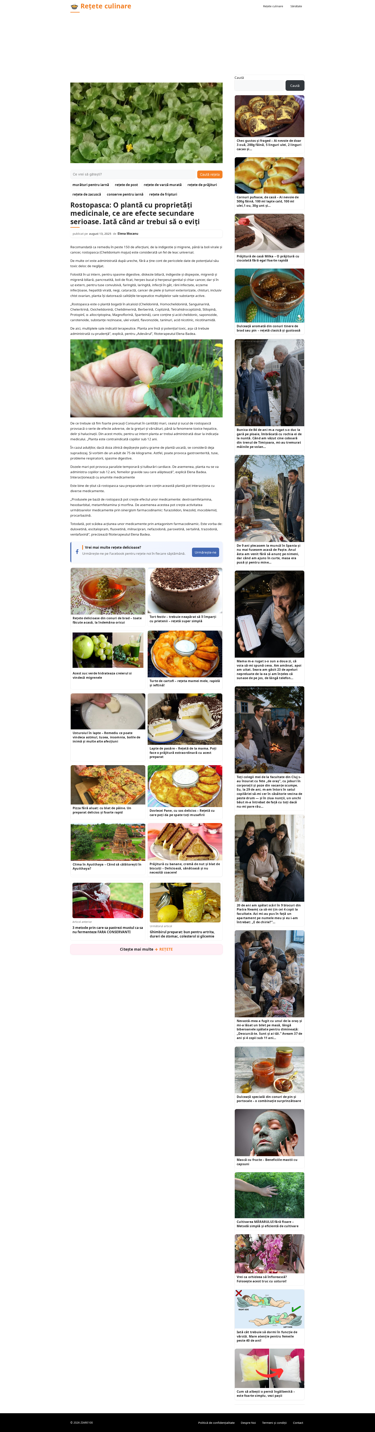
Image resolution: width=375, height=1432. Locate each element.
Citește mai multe (146, 949)
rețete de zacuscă (86, 194)
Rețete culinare (273, 6)
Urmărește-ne (205, 552)
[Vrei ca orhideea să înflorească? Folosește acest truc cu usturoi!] (269, 1253)
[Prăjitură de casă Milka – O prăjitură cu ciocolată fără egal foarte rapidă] (269, 233)
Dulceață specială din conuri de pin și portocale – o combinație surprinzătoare (269, 1099)
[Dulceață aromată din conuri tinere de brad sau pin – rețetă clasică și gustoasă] (269, 296)
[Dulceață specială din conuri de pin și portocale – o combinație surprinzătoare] (269, 1070)
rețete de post (126, 184)
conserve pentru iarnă (125, 194)
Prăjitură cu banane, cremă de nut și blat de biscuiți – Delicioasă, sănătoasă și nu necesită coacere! (185, 868)
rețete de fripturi (163, 194)
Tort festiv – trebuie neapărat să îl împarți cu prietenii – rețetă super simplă (183, 619)
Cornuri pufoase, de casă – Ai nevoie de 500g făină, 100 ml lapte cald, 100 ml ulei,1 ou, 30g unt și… (268, 201)
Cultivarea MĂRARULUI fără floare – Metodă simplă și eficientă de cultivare (267, 1224)
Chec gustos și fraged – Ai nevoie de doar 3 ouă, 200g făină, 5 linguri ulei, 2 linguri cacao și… (269, 144)
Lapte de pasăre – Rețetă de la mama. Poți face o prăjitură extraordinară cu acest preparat (183, 752)
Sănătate (296, 6)
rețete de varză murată (163, 184)
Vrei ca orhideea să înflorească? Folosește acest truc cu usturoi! (262, 1279)
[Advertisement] (187, 41)
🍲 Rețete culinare (100, 5)
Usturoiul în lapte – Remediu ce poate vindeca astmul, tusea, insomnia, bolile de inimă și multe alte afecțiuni (106, 737)
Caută (239, 77)
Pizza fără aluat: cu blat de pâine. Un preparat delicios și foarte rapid (102, 810)
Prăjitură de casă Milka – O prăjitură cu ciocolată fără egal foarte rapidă (268, 258)
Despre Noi (248, 1423)
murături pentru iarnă (90, 184)
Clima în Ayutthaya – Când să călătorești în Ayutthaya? (107, 866)
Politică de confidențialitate (216, 1423)
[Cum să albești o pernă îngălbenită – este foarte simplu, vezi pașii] (269, 1368)
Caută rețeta (210, 174)
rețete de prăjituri (202, 184)
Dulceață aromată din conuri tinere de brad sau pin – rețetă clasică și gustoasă (268, 328)
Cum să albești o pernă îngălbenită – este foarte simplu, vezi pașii (266, 1393)
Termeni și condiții (274, 1423)
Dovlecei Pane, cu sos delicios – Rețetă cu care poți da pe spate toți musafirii (182, 812)
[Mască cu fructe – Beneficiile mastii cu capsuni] (269, 1132)
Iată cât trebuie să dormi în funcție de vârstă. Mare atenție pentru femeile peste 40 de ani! (267, 1336)
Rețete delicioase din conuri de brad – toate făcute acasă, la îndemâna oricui (107, 620)
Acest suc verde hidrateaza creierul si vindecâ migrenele (102, 675)
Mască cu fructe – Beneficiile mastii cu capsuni (267, 1162)
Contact (298, 1423)
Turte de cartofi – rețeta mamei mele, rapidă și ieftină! (185, 683)
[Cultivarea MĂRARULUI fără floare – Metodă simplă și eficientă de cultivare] (269, 1195)
